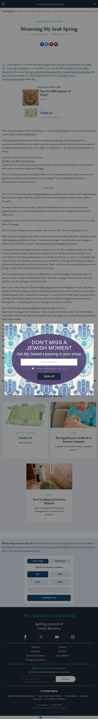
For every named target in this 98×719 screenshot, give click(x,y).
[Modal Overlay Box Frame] (49, 359)
